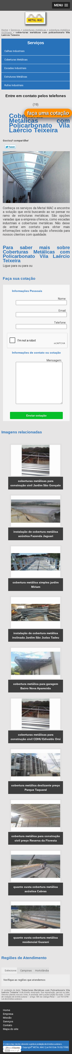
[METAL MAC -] (36, 19)
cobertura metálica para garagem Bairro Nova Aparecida (35, 686)
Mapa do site (10, 1029)
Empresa (8, 1013)
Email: (63, 310)
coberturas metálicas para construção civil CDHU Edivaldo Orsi (36, 737)
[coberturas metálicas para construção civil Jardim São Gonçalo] (35, 460)
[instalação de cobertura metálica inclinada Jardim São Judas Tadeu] (35, 612)
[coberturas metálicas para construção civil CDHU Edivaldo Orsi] (35, 714)
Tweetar (10, 147)
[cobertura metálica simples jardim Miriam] (35, 561)
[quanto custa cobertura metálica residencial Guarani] (35, 917)
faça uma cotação (48, 113)
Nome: (62, 298)
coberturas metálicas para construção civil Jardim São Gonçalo (35, 483)
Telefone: (60, 322)
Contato (7, 1025)
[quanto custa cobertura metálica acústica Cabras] (35, 866)
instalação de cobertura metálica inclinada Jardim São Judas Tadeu (35, 635)
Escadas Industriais (15, 68)
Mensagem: (54, 360)
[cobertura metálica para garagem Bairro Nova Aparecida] (35, 663)
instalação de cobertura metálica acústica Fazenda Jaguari (35, 534)
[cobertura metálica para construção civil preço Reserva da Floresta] (35, 815)
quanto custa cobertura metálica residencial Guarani (35, 940)
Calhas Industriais (14, 51)
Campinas (26, 970)
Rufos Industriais (13, 85)
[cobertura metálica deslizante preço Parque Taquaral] (35, 764)
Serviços (35, 43)
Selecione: (11, 970)
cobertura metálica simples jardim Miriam (36, 584)
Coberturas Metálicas (16, 59)
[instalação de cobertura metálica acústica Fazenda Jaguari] (35, 511)
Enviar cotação (36, 415)
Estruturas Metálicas (15, 76)
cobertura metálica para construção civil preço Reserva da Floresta (35, 838)
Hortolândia (42, 970)
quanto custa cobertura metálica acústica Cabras (35, 889)
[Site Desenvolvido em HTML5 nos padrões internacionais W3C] (12, 1050)
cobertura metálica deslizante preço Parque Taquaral (35, 787)
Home (6, 1010)
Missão (7, 1017)
